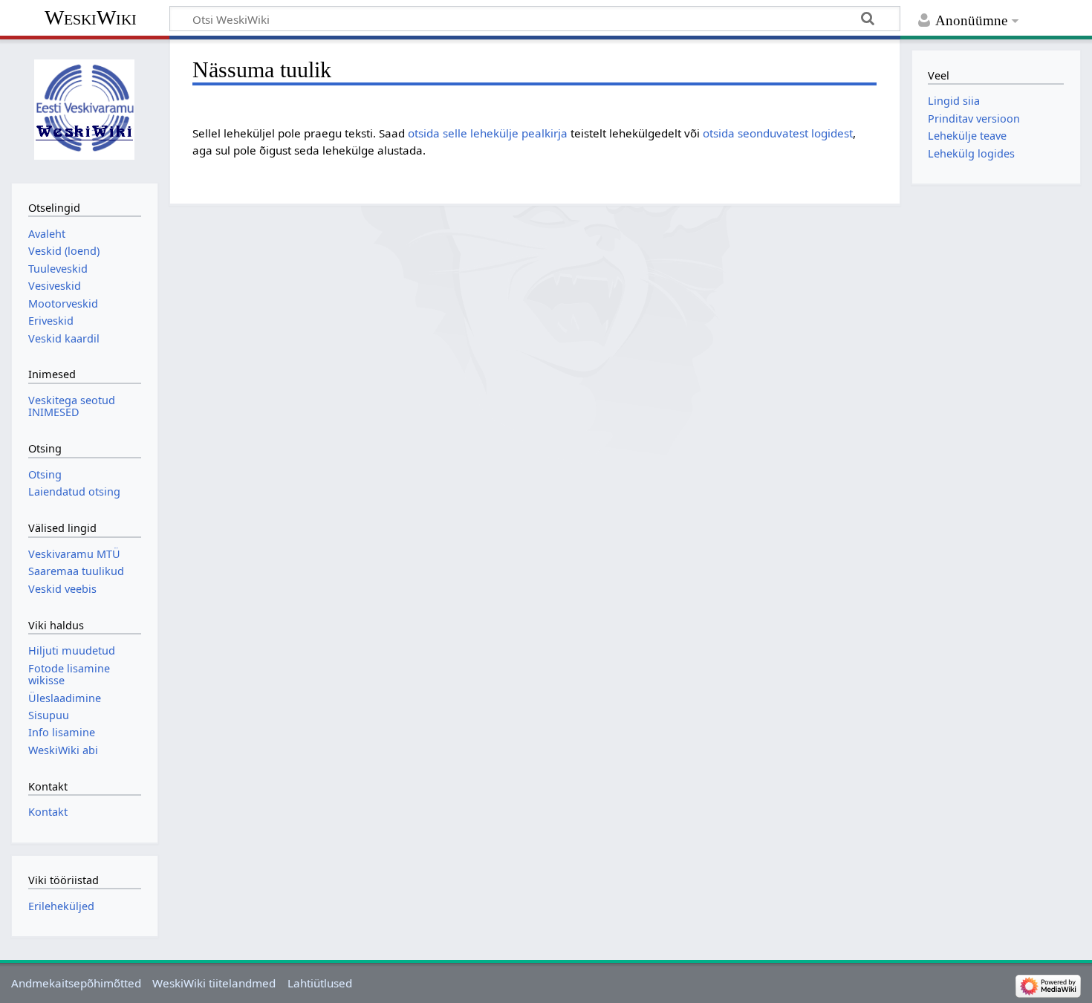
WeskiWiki (91, 17)
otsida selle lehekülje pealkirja (488, 133)
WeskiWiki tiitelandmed (214, 983)
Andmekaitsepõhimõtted (76, 983)
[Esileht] (84, 110)
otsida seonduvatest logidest (778, 133)
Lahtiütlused (319, 983)
